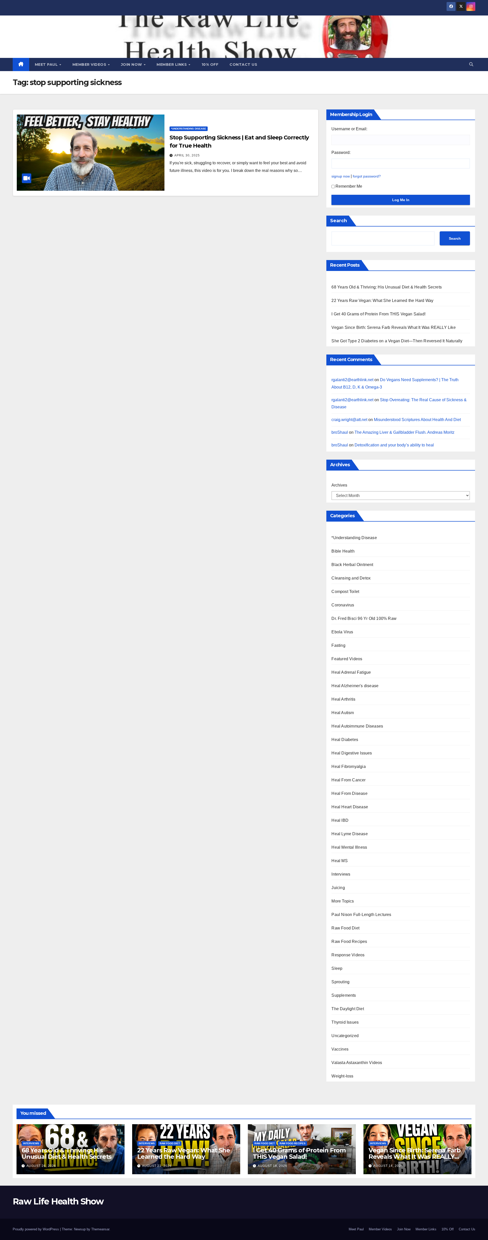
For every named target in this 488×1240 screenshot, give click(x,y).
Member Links (172, 64)
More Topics (342, 901)
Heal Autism (342, 713)
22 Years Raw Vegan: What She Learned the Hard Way (382, 300)
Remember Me (349, 186)
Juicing (338, 887)
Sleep (336, 968)
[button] (471, 64)
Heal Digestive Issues (351, 753)
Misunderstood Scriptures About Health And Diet (417, 419)
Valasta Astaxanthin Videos (356, 1062)
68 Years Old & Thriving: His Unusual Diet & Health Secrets (386, 287)
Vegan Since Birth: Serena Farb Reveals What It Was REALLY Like (393, 327)
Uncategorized (345, 1036)
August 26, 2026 (41, 1166)
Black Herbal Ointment (352, 564)
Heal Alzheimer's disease (354, 686)
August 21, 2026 (157, 1166)
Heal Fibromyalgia (348, 766)
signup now (340, 176)
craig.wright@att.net (349, 419)
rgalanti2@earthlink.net (352, 380)
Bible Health (342, 551)
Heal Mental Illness (349, 847)
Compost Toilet (345, 591)
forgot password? (367, 176)
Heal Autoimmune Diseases (357, 726)
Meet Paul (47, 64)
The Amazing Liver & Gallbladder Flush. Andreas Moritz (404, 432)
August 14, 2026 (388, 1166)
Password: (340, 152)
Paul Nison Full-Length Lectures (361, 914)
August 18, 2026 (272, 1166)
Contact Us (243, 64)
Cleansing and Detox (351, 578)
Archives (339, 485)
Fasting (338, 645)
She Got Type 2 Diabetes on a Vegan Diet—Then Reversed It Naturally (396, 341)
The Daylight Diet (347, 1009)
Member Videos (90, 64)
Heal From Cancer (348, 780)
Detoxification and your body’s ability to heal (394, 445)
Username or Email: (349, 129)
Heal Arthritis (343, 699)
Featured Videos (346, 659)
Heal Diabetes (344, 739)
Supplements (343, 995)
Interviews (340, 874)
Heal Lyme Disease (349, 834)
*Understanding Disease (188, 128)
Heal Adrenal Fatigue (351, 672)
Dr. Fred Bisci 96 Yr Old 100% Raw (363, 618)
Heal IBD (339, 820)
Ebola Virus (342, 632)
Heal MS (339, 861)
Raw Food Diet (345, 928)
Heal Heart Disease (349, 807)
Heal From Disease (349, 793)
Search (338, 220)
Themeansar (100, 1229)
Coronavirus (342, 605)
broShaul (339, 432)
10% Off (210, 64)
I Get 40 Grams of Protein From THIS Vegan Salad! (378, 314)
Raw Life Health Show (58, 1201)
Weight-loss (342, 1076)
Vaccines (339, 1049)
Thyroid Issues (345, 1022)
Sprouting (340, 982)
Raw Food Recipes (349, 941)
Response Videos (347, 955)
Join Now (132, 64)
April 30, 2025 (187, 155)
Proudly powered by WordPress (36, 1229)
